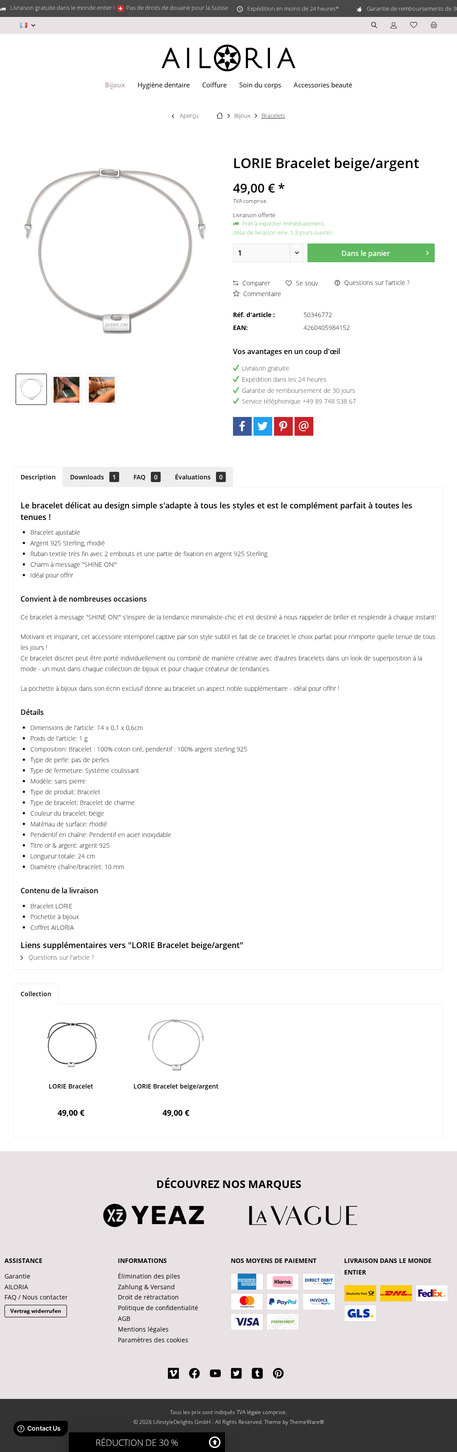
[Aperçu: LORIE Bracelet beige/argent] (31, 389)
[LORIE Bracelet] (71, 1046)
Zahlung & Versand (146, 1287)
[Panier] (434, 25)
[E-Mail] (304, 426)
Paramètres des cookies (153, 1340)
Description (38, 477)
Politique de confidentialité (158, 1308)
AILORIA (16, 1287)
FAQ (145, 477)
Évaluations (199, 477)
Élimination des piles (149, 1276)
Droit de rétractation (148, 1297)
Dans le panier (365, 253)
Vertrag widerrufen (35, 1311)
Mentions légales (143, 1329)
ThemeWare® (307, 1422)
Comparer (255, 283)
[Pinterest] (283, 426)
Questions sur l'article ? (376, 282)
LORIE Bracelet (71, 1086)
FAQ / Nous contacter (36, 1297)
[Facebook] (242, 426)
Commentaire (261, 293)
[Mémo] (413, 25)
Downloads (93, 477)
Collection (36, 994)
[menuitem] (434, 25)
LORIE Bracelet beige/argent (176, 1086)
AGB (124, 1318)
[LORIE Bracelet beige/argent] (176, 1046)
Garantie (17, 1276)
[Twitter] (262, 426)
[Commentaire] (334, 176)
